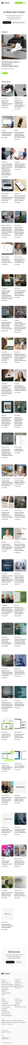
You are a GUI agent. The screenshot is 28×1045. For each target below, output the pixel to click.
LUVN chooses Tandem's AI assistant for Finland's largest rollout (10, 64)
